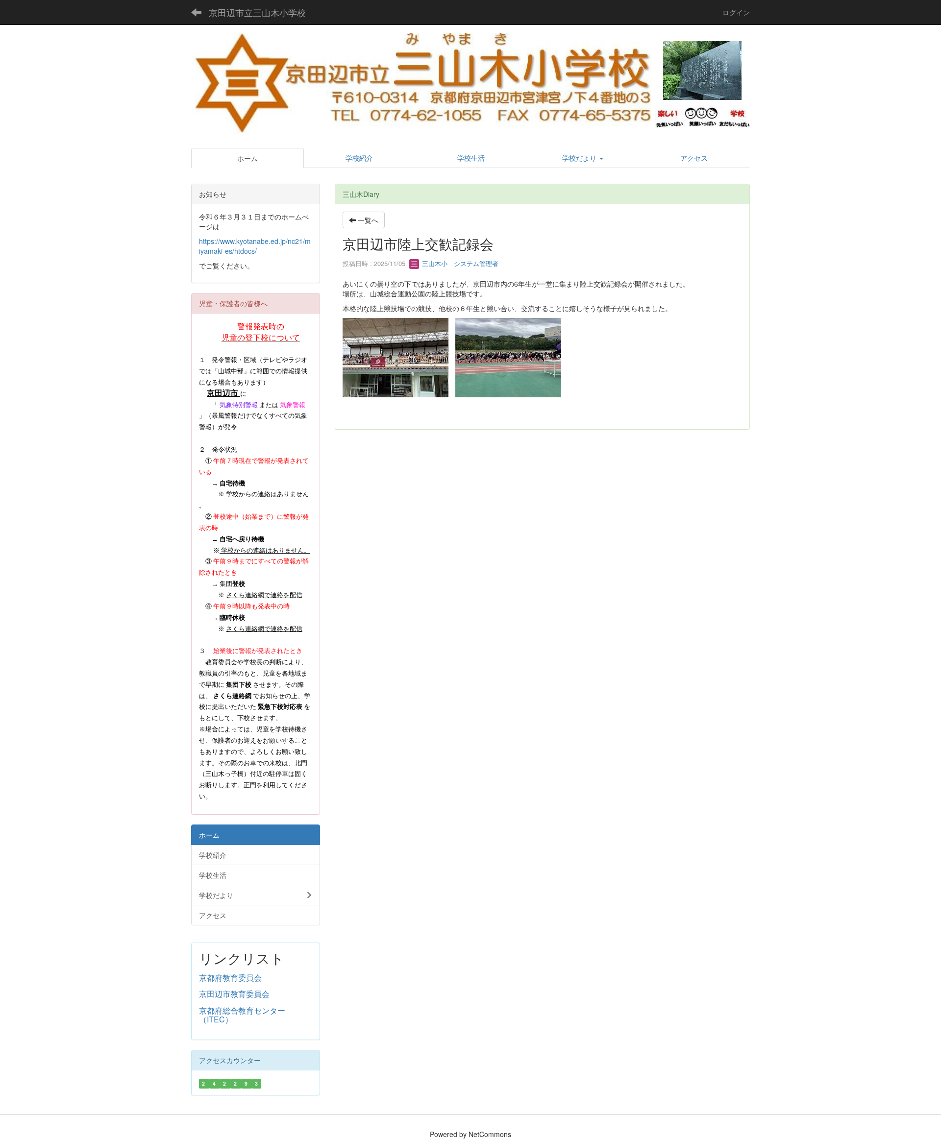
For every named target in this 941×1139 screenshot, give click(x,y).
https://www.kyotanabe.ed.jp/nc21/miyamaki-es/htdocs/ (255, 246)
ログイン (736, 12)
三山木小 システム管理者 (459, 263)
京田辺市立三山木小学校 (257, 12)
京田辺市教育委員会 (234, 993)
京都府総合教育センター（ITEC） (242, 1015)
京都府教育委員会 (230, 977)
